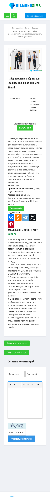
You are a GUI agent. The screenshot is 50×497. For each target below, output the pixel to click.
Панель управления (35, 16)
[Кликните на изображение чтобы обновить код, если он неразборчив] (17, 426)
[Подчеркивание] (19, 384)
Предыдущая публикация (17, 343)
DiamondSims (17, 28)
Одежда (33, 110)
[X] (32, 217)
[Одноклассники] (18, 217)
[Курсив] (14, 384)
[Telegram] (25, 217)
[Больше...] (38, 384)
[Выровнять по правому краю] (32, 384)
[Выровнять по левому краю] (24, 384)
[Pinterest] (11, 224)
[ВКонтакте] (11, 217)
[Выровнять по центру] (28, 384)
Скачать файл (25, 127)
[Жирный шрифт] (10, 384)
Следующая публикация (16, 352)
